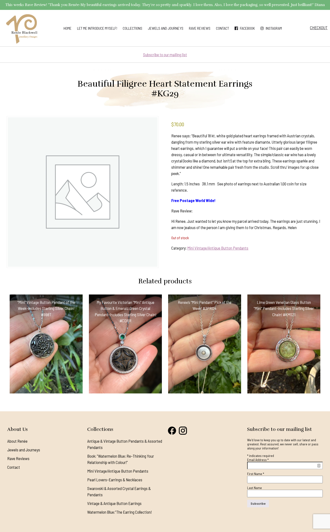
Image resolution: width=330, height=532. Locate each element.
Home (68, 28)
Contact (222, 28)
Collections (132, 28)
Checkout (319, 27)
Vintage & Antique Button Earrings (114, 503)
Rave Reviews (199, 28)
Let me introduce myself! (97, 28)
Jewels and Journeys (165, 28)
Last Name (254, 488)
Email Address (258, 460)
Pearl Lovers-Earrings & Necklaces (114, 479)
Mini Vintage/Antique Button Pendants (217, 247)
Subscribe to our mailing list (165, 54)
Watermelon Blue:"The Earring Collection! (119, 512)
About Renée (17, 441)
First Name (255, 474)
